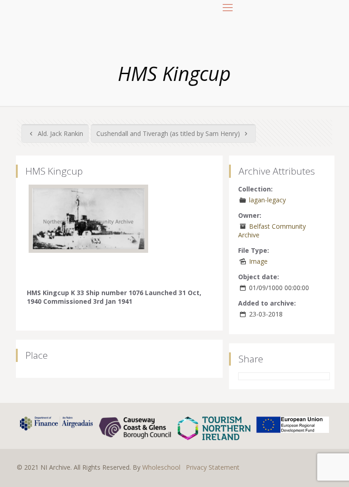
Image (258, 261)
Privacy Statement (212, 467)
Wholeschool (161, 467)
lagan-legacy (267, 200)
